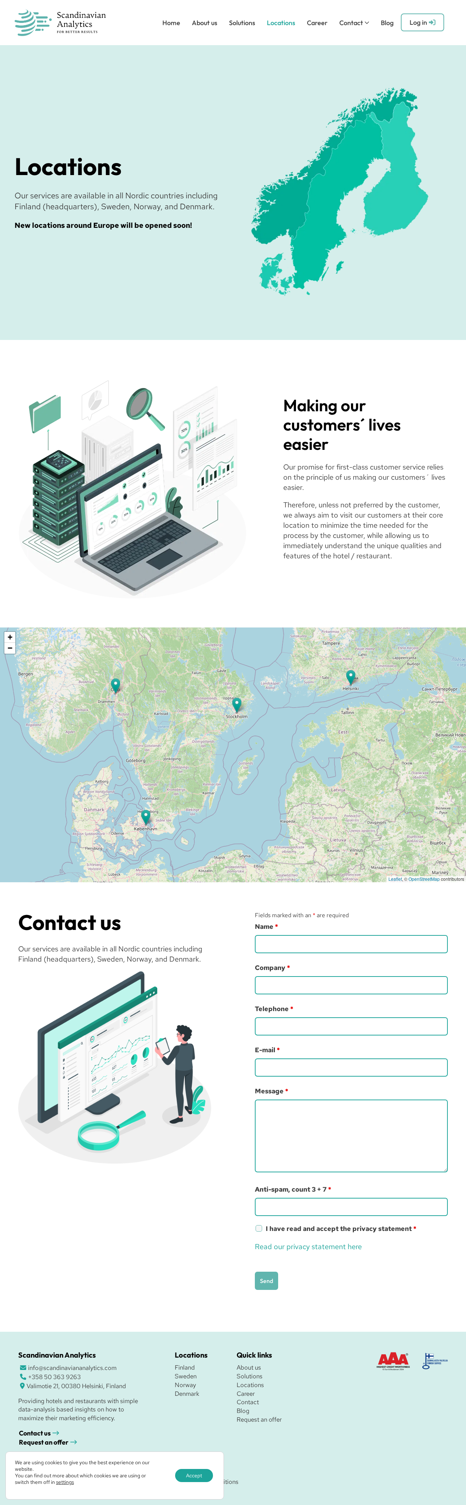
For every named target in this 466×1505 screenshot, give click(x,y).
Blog (387, 23)
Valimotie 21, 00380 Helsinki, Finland (76, 1386)
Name (266, 926)
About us (204, 23)
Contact (351, 23)
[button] (350, 677)
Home (171, 23)
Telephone (274, 1009)
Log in (418, 22)
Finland (185, 1367)
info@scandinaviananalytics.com (72, 1368)
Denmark (187, 1394)
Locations (281, 23)
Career (317, 23)
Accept (194, 1475)
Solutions (242, 23)
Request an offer (43, 1442)
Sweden (186, 1376)
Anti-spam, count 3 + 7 (293, 1189)
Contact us (35, 1433)
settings (65, 1482)
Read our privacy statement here (308, 1246)
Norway (185, 1385)
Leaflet (395, 879)
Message (271, 1091)
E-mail (267, 1050)
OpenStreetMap (424, 879)
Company (272, 967)
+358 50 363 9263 (54, 1377)
